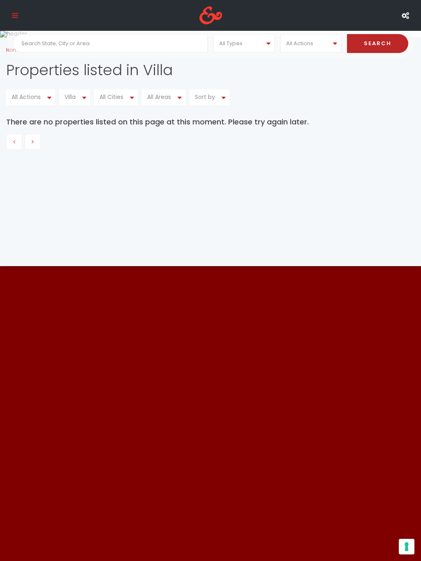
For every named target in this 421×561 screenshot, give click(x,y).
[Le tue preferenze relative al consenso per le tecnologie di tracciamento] (406, 546)
